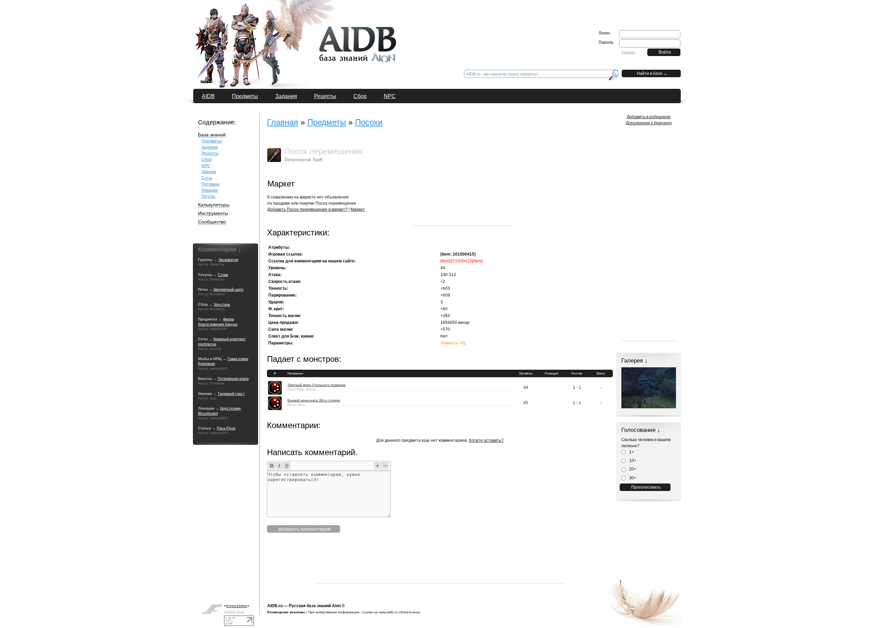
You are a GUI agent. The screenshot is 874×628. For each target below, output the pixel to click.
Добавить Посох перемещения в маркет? (307, 209)
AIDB (208, 96)
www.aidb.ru (388, 612)
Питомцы (210, 184)
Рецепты (325, 96)
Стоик (223, 275)
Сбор (360, 96)
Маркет (358, 209)
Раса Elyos (226, 428)
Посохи (368, 122)
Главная (282, 122)
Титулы (208, 196)
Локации (209, 190)
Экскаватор (228, 260)
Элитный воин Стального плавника (316, 385)
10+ (632, 460)
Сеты (206, 178)
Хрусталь (222, 304)
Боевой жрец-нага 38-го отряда (313, 400)
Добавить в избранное (649, 116)
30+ (632, 478)
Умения (208, 171)
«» (237, 606)
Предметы (245, 96)
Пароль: (606, 42)
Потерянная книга (233, 379)
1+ (631, 452)
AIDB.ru (275, 605)
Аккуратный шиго (228, 289)
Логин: (604, 33)
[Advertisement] (462, 182)
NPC (390, 96)
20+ (632, 469)
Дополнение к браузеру (649, 123)
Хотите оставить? (486, 440)
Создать (628, 52)
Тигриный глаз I (230, 394)
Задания (286, 96)
